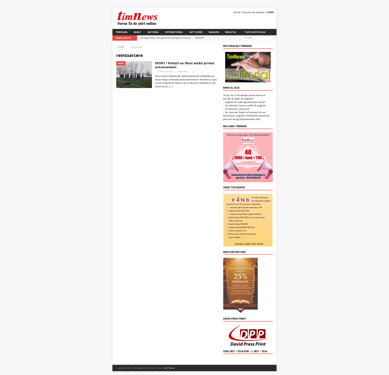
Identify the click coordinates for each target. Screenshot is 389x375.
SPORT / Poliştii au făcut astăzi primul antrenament (184, 65)
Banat (137, 32)
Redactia (230, 32)
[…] (170, 86)
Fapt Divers (196, 32)
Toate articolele (254, 32)
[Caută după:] (257, 37)
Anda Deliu (183, 71)
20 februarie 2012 (165, 71)
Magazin (214, 32)
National (153, 32)
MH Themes (170, 368)
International (174, 32)
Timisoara (121, 32)
